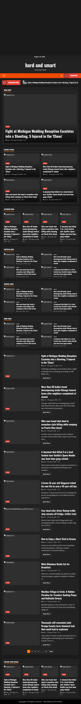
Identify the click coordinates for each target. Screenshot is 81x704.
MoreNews (48, 702)
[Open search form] (61, 76)
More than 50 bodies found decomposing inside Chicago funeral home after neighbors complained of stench (59, 169)
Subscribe (74, 75)
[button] (4, 76)
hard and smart (40, 65)
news (7, 126)
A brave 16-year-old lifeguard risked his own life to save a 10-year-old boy (22, 492)
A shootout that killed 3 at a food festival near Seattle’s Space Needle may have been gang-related (58, 194)
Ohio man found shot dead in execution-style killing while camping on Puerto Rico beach (21, 195)
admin (8, 140)
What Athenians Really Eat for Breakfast (22, 573)
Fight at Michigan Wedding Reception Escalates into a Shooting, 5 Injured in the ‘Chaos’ (39, 133)
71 (46, 651)
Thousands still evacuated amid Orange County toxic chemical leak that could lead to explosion (22, 633)
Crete (7, 582)
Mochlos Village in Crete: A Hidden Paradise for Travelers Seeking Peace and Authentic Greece (22, 603)
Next (51, 651)
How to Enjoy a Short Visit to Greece (22, 546)
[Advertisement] (40, 14)
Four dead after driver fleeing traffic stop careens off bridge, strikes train (22, 520)
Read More (47, 378)
